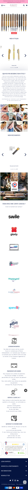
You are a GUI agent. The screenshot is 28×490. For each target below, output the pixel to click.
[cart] (26, 5)
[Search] (24, 5)
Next (25, 55)
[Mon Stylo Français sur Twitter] (10, 480)
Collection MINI (14, 65)
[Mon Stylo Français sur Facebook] (13, 480)
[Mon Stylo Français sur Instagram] (15, 480)
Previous (2, 55)
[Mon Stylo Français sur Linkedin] (18, 480)
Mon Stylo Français (10, 484)
